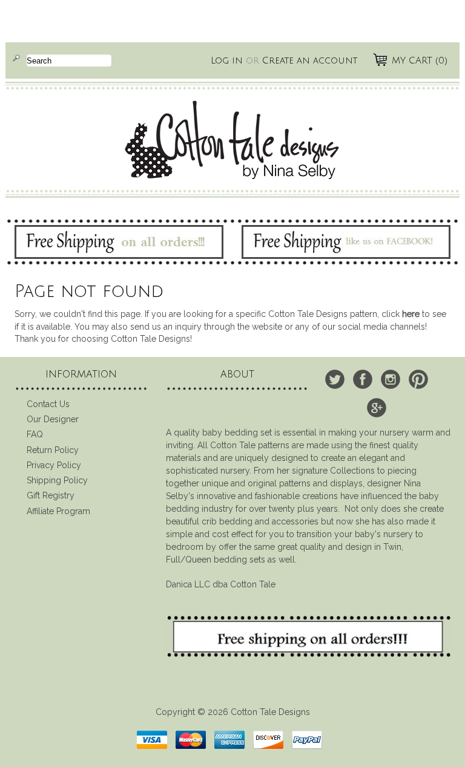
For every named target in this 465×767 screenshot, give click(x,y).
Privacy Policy (54, 465)
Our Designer (53, 419)
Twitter (335, 379)
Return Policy (53, 450)
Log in (227, 60)
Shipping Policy (57, 480)
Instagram (390, 379)
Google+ (376, 407)
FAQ (35, 434)
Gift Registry (50, 495)
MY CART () (419, 60)
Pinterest (418, 379)
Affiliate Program (58, 511)
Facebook (362, 379)
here (411, 314)
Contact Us (48, 404)
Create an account (309, 60)
